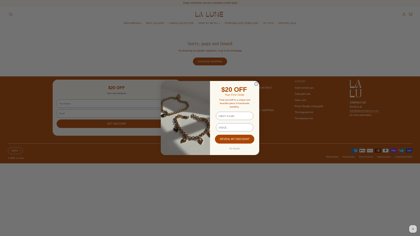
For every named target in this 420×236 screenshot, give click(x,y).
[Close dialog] (256, 84)
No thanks (234, 148)
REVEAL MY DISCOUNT (235, 139)
